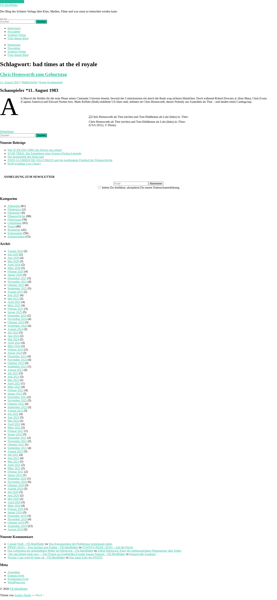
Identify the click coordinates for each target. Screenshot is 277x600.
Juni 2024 (13, 336)
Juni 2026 (13, 257)
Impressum (14, 28)
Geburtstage (15, 223)
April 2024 (14, 342)
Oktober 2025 (16, 285)
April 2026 (14, 264)
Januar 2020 (15, 512)
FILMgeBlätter (9, 5)
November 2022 (17, 400)
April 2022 (14, 424)
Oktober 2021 (16, 444)
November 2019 (17, 519)
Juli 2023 (13, 373)
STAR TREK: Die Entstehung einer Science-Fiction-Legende (44, 153)
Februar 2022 (16, 431)
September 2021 (17, 448)
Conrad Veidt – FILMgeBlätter (26, 544)
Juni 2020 (13, 495)
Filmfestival (14, 209)
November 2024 (17, 319)
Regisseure (14, 229)
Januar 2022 (15, 434)
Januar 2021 (15, 475)
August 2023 (15, 369)
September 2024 (17, 325)
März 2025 (14, 305)
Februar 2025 (16, 308)
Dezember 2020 (17, 478)
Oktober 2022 (16, 403)
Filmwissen (14, 219)
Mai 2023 (13, 380)
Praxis (11, 226)
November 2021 (17, 441)
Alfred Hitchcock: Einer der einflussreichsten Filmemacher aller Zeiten (139, 550)
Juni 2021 (13, 458)
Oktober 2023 (16, 363)
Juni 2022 (13, 417)
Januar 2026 (15, 274)
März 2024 (14, 346)
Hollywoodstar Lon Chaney (24, 163)
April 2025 (14, 302)
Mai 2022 (13, 420)
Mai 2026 (13, 261)
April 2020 (14, 502)
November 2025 (17, 281)
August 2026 (15, 251)
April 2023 (14, 383)
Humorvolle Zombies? (142, 554)
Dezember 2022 (17, 397)
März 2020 (14, 505)
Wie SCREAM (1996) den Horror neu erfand (35, 150)
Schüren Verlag (17, 35)
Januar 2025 (15, 312)
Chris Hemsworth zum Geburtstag (33, 74)
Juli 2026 (13, 254)
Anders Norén (22, 595)
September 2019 (17, 526)
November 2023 (17, 359)
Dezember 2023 (17, 356)
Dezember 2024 (17, 315)
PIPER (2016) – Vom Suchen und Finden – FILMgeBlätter (43, 547)
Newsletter (14, 31)
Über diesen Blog (18, 38)
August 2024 (15, 329)
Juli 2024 (13, 332)
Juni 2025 (13, 295)
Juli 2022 (13, 414)
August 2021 (15, 451)
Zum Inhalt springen (12, 1)
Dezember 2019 (17, 515)
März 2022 (14, 427)
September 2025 (17, 288)
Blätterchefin (29, 82)
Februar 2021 (16, 471)
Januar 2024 (15, 352)
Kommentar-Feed (18, 579)
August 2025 (15, 291)
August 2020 (15, 488)
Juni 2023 (13, 376)
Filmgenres (14, 212)
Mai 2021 (13, 461)
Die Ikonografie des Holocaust (26, 156)
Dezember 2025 (17, 278)
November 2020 (17, 481)
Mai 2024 (13, 339)
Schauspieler (15, 233)
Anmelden (14, 572)
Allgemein (14, 206)
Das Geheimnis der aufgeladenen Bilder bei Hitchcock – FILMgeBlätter (50, 550)
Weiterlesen (7, 131)
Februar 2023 (16, 390)
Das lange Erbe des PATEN (86, 557)
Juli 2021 (13, 454)
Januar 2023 (15, 393)
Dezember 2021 (17, 437)
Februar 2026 (16, 271)
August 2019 (15, 529)
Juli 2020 (13, 492)
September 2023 (17, 366)
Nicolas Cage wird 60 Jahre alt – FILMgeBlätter (36, 557)
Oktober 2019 (16, 522)
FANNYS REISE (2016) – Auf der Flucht (107, 547)
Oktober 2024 (16, 322)
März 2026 (14, 268)
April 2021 (14, 464)
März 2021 (14, 468)
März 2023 (14, 386)
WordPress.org (16, 582)
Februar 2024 (16, 349)
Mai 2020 (13, 498)
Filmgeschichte (16, 216)
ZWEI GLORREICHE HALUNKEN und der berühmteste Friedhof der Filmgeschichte (60, 160)
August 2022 (15, 410)
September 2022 (17, 407)
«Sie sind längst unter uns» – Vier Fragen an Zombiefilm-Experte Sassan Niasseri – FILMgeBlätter (66, 554)
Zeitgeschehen (16, 236)
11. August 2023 (10, 82)
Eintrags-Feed (16, 575)
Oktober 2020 (16, 485)
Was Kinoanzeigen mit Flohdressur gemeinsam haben (80, 544)
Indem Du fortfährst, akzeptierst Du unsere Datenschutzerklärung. (140, 187)
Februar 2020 (16, 509)
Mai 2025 (13, 298)
